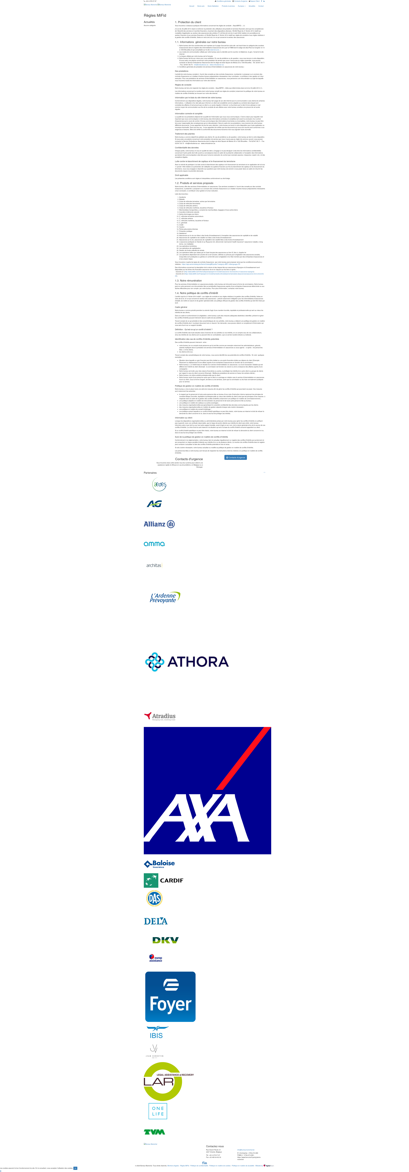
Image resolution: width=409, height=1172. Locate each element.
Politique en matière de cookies (219, 1166)
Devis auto (200, 6)
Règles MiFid (184, 1166)
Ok (75, 1168)
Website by (259, 1166)
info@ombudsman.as (201, 65)
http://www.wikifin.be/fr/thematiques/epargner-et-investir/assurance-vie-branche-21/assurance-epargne (219, 272)
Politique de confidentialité (199, 1166)
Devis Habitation (213, 6)
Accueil (191, 6)
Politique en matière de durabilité (243, 1166)
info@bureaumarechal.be (245, 1150)
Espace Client (255, 1)
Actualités (252, 6)
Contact (261, 6)
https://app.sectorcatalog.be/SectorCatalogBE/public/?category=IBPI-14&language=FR (211, 264)
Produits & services (228, 6)
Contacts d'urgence (236, 457)
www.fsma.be (214, 50)
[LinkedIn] (264, 1)
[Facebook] (261, 1)
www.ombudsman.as (217, 65)
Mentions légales (173, 1166)
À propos (241, 6)
